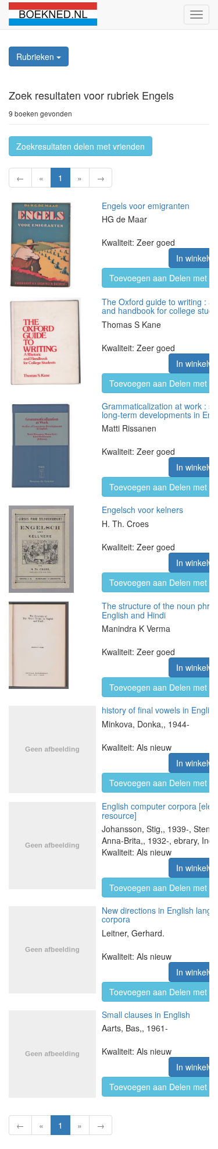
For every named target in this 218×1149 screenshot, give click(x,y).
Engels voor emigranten (146, 205)
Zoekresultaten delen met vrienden (80, 146)
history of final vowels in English (160, 710)
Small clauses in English (146, 1014)
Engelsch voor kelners (142, 509)
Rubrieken (36, 56)
